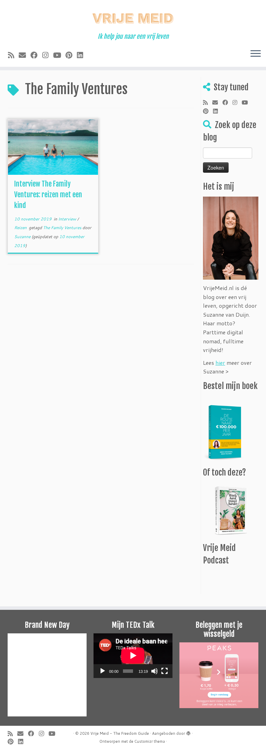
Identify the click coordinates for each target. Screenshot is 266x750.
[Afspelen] (102, 671)
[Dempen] (154, 671)
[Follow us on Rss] (13, 55)
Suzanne (22, 237)
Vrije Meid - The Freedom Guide (119, 733)
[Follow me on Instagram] (47, 55)
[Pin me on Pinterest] (71, 55)
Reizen (21, 228)
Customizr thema (149, 741)
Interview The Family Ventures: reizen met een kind (48, 195)
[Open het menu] (255, 54)
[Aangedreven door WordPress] (188, 732)
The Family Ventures (62, 228)
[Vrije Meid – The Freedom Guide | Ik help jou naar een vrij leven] (133, 16)
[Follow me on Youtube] (59, 55)
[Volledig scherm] (164, 671)
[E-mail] (24, 55)
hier (220, 363)
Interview (67, 219)
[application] (133, 655)
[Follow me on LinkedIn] (82, 55)
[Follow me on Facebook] (36, 55)
